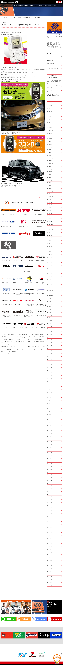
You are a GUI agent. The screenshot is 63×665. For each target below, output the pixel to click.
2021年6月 (49, 273)
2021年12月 (50, 257)
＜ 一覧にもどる (40, 197)
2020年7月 (49, 304)
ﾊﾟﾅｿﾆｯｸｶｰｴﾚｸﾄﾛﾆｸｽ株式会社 (24, 346)
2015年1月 (49, 486)
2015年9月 (49, 463)
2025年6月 (49, 141)
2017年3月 (49, 414)
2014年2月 (49, 516)
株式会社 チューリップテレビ (23, 339)
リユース (15, 5)
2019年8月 (49, 334)
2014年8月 (49, 499)
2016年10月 (50, 428)
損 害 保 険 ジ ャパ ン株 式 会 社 (39, 334)
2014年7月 (49, 502)
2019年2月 (49, 351)
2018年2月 (49, 384)
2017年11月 (49, 392)
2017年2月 (49, 417)
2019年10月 (50, 328)
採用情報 (41, 5)
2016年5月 (49, 441)
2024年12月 (50, 158)
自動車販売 (20, 5)
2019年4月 (49, 345)
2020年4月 (49, 312)
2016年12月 (50, 422)
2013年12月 (50, 521)
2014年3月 (49, 513)
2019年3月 (49, 348)
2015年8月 (49, 466)
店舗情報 (31, 5)
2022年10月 (50, 229)
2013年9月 (49, 530)
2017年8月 (49, 400)
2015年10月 (50, 461)
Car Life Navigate (47, 5)
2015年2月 (49, 483)
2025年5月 (49, 144)
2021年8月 (49, 268)
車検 (11, 5)
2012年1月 (49, 585)
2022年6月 (49, 240)
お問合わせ (55, 5)
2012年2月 (49, 582)
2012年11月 (49, 557)
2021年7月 (49, 271)
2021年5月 (49, 276)
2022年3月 (49, 249)
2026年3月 (49, 116)
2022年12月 (50, 224)
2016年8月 (49, 433)
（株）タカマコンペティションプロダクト (23, 336)
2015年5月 (49, 474)
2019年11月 (49, 326)
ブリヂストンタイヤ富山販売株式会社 (8, 352)
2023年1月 (49, 221)
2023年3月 (49, 216)
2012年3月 (49, 579)
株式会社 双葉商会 (39, 343)
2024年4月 (49, 180)
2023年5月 (49, 210)
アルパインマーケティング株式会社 (39, 346)
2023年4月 (49, 213)
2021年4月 (49, 279)
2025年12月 (50, 125)
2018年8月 (49, 367)
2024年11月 (50, 160)
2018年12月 (50, 356)
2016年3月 (49, 447)
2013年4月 (49, 543)
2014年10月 (50, 494)
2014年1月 (49, 519)
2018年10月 (50, 362)
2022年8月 (49, 235)
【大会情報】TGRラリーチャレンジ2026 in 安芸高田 (54, 76)
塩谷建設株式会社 (39, 339)
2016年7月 (49, 436)
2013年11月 (49, 524)
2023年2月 (49, 218)
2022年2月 (49, 251)
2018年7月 (49, 370)
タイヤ (6, 5)
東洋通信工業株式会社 (39, 341)
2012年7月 (49, 568)
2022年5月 (49, 243)
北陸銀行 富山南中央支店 (8, 334)
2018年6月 (49, 373)
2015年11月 (49, 458)
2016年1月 (49, 452)
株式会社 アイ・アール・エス (8, 336)
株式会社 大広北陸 (8, 339)
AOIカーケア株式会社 (23, 348)
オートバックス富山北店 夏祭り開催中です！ (54, 86)
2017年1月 (49, 419)
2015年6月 (49, 472)
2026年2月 (49, 119)
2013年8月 (49, 532)
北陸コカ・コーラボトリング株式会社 (8, 343)
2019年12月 (50, 323)
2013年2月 (49, 549)
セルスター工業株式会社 (39, 336)
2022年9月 (49, 232)
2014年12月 (50, 488)
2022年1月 (49, 254)
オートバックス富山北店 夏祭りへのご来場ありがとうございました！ (54, 81)
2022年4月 (49, 246)
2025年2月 (49, 152)
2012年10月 (50, 560)
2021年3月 (49, 282)
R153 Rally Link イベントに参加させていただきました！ (53, 95)
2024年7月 (49, 171)
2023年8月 (49, 202)
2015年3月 (49, 480)
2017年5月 (49, 408)
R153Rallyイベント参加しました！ (54, 90)
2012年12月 (50, 554)
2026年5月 (49, 111)
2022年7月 (49, 238)
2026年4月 (49, 114)
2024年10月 (50, 163)
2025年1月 (49, 155)
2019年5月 (49, 342)
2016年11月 (49, 425)
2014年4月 (49, 510)
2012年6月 (49, 571)
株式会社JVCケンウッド (24, 334)
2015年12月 (50, 455)
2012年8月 (49, 565)
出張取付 (26, 5)
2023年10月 (50, 196)
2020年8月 (49, 301)
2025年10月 (50, 130)
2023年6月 (49, 207)
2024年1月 (49, 188)
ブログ (36, 5)
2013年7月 (49, 535)
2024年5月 (49, 177)
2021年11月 (49, 260)
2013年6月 (49, 538)
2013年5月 (49, 541)
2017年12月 (49, 389)
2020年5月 (49, 309)
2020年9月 (49, 298)
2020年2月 (49, 317)
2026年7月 (49, 105)
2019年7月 (49, 337)
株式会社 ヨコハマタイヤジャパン (39, 349)
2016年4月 (49, 444)
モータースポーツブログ (52, 68)
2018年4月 (49, 378)
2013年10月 (50, 527)
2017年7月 (49, 403)
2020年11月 (50, 293)
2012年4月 (49, 576)
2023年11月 (50, 193)
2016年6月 (49, 439)
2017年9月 (49, 397)
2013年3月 (49, 546)
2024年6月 (49, 174)
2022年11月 (50, 227)
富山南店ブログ (50, 63)
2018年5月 (49, 375)
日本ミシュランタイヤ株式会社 (23, 349)
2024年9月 (49, 166)
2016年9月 (49, 430)
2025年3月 (49, 149)
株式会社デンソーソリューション (8, 346)
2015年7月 (49, 469)
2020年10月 (50, 295)
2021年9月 (49, 265)
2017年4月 (49, 411)
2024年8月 (49, 169)
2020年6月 (49, 306)
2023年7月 (49, 204)
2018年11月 (49, 359)
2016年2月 (49, 450)
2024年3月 (49, 182)
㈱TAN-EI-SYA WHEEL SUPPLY (8, 348)
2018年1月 (49, 386)
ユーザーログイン (59, 2)
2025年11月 (50, 127)
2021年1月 (49, 287)
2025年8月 (49, 136)
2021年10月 (50, 262)
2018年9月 (49, 364)
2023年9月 (49, 199)
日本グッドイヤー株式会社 (38, 348)
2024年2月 (49, 185)
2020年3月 (49, 315)
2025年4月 (49, 147)
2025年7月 (49, 138)
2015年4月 (49, 477)
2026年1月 (49, 122)
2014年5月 (49, 508)
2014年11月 (49, 491)
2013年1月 (49, 552)
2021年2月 (49, 284)
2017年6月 (49, 406)
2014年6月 (49, 505)
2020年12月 (50, 290)
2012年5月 (49, 574)
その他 (50, 65)
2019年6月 (49, 339)
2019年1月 (49, 353)
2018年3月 (49, 381)
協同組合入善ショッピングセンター (23, 341)
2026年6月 (49, 108)
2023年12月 (50, 191)
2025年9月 (49, 133)
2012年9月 (49, 563)
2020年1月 (49, 320)
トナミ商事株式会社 (8, 349)
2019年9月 (49, 331)
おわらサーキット (23, 343)
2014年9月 (49, 497)
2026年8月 (49, 103)
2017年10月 (49, 395)
